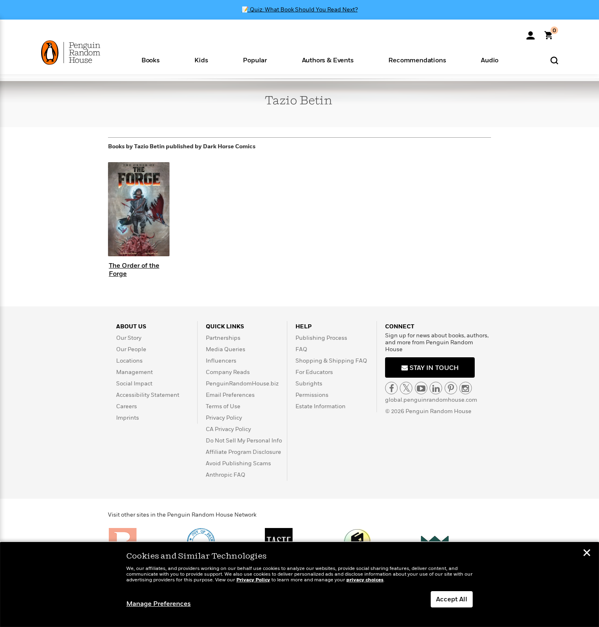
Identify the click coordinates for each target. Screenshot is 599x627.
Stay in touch (433, 367)
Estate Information (320, 406)
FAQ (301, 349)
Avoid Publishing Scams (238, 463)
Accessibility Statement (147, 395)
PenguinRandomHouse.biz (242, 383)
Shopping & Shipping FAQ (331, 361)
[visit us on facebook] (391, 388)
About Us (131, 326)
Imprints (127, 418)
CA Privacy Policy (228, 429)
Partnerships (223, 338)
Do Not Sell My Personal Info (244, 440)
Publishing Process (321, 338)
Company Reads (228, 372)
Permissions (311, 395)
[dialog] (299, 584)
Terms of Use (223, 406)
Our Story (128, 338)
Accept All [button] (451, 599)
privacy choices (364, 579)
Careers (126, 406)
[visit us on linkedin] (435, 388)
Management (134, 372)
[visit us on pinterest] (451, 388)
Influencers (221, 361)
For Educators (314, 372)
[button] (150, 60)
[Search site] (554, 60)
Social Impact (134, 383)
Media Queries (225, 349)
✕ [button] (587, 554)
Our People (131, 349)
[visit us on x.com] (406, 388)
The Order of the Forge (134, 269)
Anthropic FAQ (225, 475)
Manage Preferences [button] (158, 603)
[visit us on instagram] (465, 388)
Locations (129, 361)
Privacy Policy (224, 418)
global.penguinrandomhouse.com (431, 400)
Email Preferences (230, 395)
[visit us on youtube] (421, 388)
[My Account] (530, 32)
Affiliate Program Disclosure (243, 452)
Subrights (308, 383)
